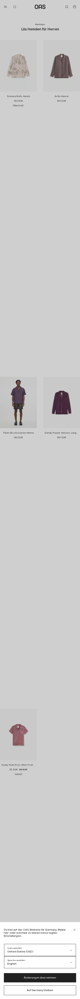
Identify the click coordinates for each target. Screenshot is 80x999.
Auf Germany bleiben (40, 990)
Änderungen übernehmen (40, 977)
